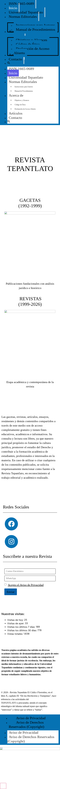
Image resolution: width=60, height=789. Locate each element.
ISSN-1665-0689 (21, 69)
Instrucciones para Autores (24, 87)
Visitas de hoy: (15, 620)
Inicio (13, 73)
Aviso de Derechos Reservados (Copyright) (30, 739)
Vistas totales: (15, 634)
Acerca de (16, 95)
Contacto (15, 118)
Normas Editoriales (23, 82)
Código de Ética (20, 105)
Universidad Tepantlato (26, 77)
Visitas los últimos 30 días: (22, 630)
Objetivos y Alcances (22, 100)
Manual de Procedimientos (24, 91)
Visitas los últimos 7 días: (21, 627)
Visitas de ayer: (16, 623)
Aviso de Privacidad (23, 732)
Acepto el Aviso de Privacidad (26, 584)
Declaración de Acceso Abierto (25, 109)
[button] (8, 63)
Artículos (15, 113)
